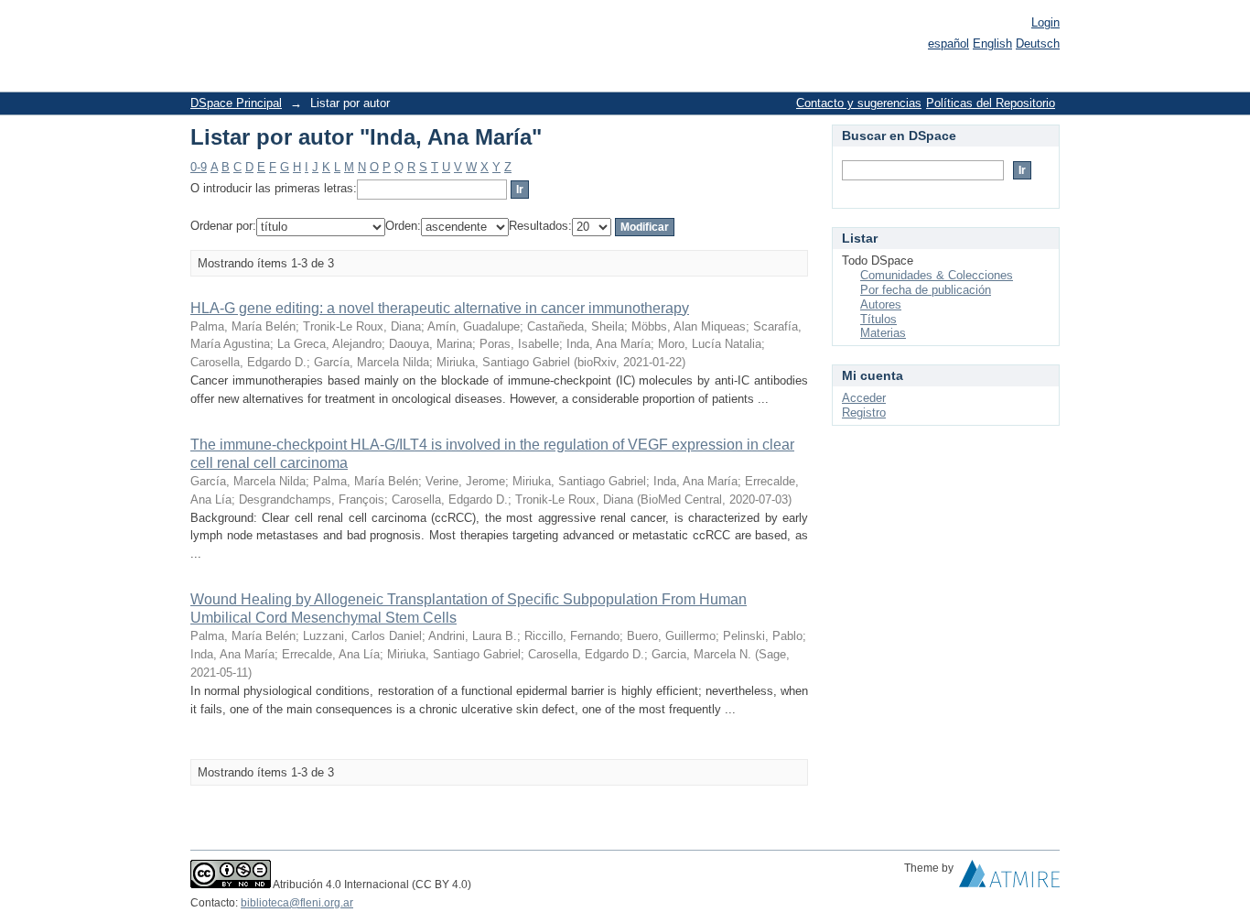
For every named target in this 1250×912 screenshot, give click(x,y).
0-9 (198, 167)
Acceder (864, 398)
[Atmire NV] (1009, 878)
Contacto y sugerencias (858, 103)
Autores (880, 304)
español (948, 43)
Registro (864, 412)
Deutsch (1038, 43)
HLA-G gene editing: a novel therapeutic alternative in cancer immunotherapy (439, 308)
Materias (883, 333)
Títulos (878, 319)
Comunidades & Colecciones (936, 275)
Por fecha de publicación (925, 290)
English (992, 43)
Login (1045, 22)
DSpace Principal (236, 103)
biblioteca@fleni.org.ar (297, 902)
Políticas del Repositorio (990, 103)
